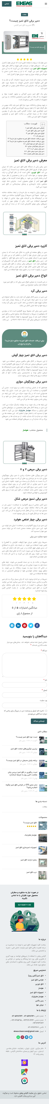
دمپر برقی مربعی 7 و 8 (37, 149)
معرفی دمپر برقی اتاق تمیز (35, 128)
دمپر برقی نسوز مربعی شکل (35, 151)
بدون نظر (22, 740)
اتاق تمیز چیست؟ (30, 823)
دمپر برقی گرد (40, 136)
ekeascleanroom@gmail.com (26, 1031)
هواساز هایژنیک (30, 835)
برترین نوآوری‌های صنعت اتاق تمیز (24, 748)
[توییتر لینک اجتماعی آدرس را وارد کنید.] (30, 625)
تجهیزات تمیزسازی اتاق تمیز (26, 847)
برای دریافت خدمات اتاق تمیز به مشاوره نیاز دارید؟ (27, 138)
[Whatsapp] (18, 1037)
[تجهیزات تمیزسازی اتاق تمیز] (43, 850)
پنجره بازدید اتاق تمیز (29, 860)
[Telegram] (31, 1037)
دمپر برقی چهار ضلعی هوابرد (35, 154)
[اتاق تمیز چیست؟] (43, 826)
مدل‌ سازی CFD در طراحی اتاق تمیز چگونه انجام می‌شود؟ (21, 786)
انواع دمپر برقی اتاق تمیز (36, 133)
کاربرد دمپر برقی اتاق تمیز (36, 130)
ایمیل (44, 690)
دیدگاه (44, 650)
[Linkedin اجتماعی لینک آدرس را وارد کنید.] (18, 625)
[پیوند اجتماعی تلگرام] (12, 625)
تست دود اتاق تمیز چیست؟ (26, 737)
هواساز (25, 430)
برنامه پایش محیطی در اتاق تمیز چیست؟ (21, 760)
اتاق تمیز (32, 261)
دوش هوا (40, 1005)
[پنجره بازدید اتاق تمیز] (43, 863)
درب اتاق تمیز (32, 872)
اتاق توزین (35, 172)
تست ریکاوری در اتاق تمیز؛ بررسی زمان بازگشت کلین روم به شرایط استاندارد (22, 773)
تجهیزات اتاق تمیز (40, 68)
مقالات (24, 14)
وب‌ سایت (43, 700)
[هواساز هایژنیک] (43, 838)
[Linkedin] (26, 1037)
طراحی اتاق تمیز (37, 979)
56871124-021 (17, 1016)
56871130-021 (29, 1016)
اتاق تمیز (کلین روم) (36, 975)
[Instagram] (22, 1037)
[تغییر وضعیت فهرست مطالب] (41, 124)
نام (45, 680)
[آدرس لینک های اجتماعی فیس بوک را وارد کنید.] (37, 625)
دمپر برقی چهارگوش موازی (36, 146)
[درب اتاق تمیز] (43, 875)
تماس (7, 3)
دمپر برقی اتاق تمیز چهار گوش (35, 144)
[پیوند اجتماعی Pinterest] (24, 625)
